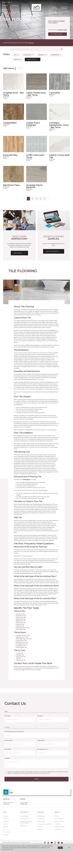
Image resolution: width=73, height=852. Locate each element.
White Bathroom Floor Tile (24, 638)
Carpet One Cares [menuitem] (59, 821)
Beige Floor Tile (20, 621)
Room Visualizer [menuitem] (24, 816)
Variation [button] (17, 59)
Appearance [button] (55, 55)
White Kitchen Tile (21, 647)
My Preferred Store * (42, 749)
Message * (7, 758)
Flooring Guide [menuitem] (41, 821)
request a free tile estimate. (29, 473)
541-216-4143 (6, 804)
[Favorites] (52, 12)
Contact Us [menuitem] (57, 824)
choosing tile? (29, 429)
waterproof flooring (51, 601)
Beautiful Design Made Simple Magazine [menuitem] (26, 822)
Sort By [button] (20, 68)
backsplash (52, 330)
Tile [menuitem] (4, 829)
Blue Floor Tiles (20, 614)
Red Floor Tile (20, 626)
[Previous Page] (24, 198)
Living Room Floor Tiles (23, 635)
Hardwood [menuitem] (5, 821)
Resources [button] (14, 5)
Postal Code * (7, 749)
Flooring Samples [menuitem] (24, 818)
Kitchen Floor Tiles (21, 640)
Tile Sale (18, 658)
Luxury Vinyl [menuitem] (6, 818)
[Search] (61, 49)
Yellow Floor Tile (20, 629)
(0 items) (55, 12)
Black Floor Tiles (21, 619)
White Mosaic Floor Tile (23, 627)
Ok (60, 847)
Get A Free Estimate (56, 34)
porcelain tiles (25, 382)
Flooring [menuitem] (5, 816)
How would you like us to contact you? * (14, 731)
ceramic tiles (20, 376)
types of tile (45, 339)
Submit (36, 779)
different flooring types (32, 345)
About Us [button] (5, 9)
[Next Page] (48, 198)
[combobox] (35, 49)
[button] (50, 12)
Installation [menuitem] (40, 829)
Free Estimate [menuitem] (6, 832)
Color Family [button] (27, 55)
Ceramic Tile (19, 653)
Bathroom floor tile (19, 588)
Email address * (41, 740)
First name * (7, 715)
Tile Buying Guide (62, 29)
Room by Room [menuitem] (58, 818)
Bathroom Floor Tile (22, 637)
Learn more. (9, 849)
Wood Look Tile (20, 656)
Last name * (40, 715)
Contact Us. (31, 42)
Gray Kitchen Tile (21, 645)
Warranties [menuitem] (40, 826)
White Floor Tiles (21, 617)
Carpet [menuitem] (5, 824)
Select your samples (52, 251)
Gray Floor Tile (20, 624)
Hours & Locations (54, 7)
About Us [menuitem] (56, 816)
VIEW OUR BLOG (18, 253)
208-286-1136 (23, 804)
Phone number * (8, 740)
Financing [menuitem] (5, 834)
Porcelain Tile (20, 655)
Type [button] (15, 55)
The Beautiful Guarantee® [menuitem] (44, 824)
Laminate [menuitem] (5, 826)
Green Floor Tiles (21, 615)
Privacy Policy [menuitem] (58, 829)
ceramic (18, 322)
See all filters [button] (31, 59)
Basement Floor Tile (22, 642)
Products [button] (5, 5)
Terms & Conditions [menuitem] (59, 826)
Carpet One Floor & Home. (13, 842)
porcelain (54, 320)
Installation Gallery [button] (9, 13)
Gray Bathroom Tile (21, 644)
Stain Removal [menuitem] (41, 816)
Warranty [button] (41, 55)
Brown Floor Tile (21, 622)
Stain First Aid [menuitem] (41, 818)
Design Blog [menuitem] (23, 825)
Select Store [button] (6, 2)
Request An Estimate (64, 7)
